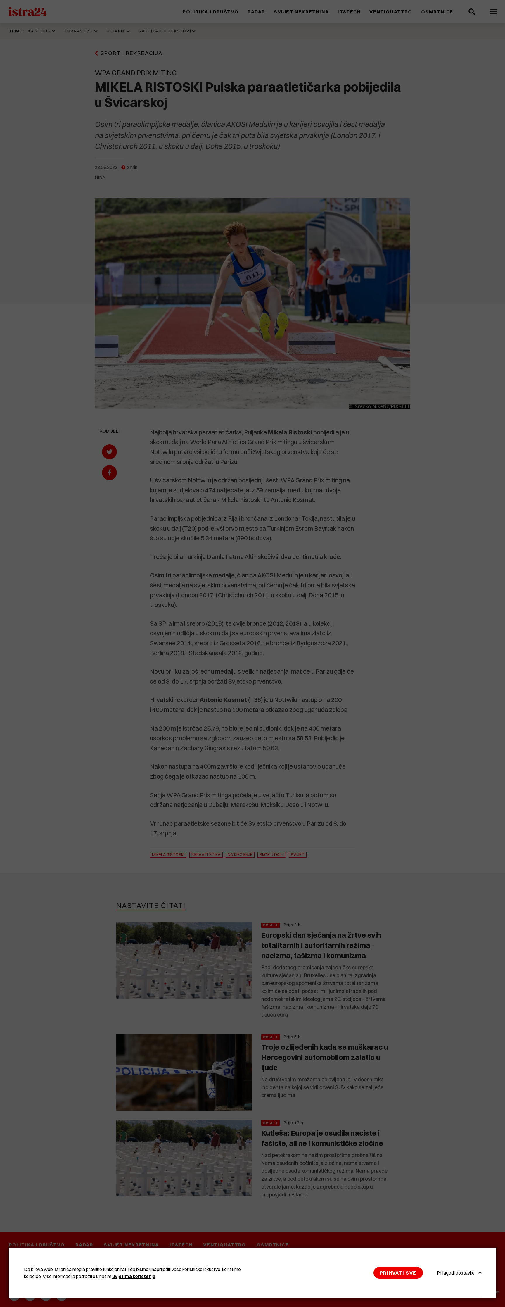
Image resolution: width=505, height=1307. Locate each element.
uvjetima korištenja (133, 1276)
